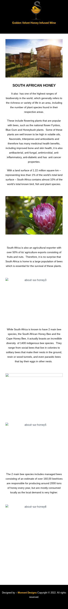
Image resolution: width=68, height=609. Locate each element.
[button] (34, 29)
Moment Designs (27, 592)
